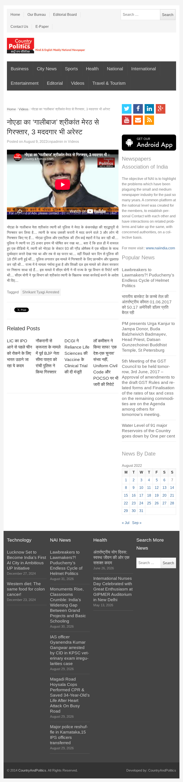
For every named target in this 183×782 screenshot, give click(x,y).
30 (134, 511)
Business (20, 68)
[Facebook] (138, 109)
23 (134, 503)
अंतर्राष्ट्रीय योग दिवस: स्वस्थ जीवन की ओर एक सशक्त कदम (111, 557)
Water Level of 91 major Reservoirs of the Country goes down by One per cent (148, 430)
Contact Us (19, 26)
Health (92, 68)
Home (15, 14)
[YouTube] (126, 120)
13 (164, 488)
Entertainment (25, 83)
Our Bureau (36, 14)
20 (164, 495)
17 (141, 495)
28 (172, 503)
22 (126, 503)
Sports (71, 68)
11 (149, 488)
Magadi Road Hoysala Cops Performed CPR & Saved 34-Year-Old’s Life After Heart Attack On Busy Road (70, 695)
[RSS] (149, 120)
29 (126, 511)
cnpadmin (55, 141)
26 (157, 503)
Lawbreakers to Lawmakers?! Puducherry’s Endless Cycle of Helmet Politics (66, 563)
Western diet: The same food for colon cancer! (26, 589)
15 (126, 495)
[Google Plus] (160, 109)
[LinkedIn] (149, 109)
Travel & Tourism (109, 83)
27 (164, 503)
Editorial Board (65, 14)
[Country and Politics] (46, 45)
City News (47, 68)
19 (157, 495)
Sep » (136, 523)
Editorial (55, 83)
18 (149, 495)
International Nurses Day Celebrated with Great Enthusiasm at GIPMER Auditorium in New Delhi (113, 589)
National (115, 68)
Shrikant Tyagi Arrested (40, 292)
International (143, 68)
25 (149, 503)
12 (157, 488)
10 (141, 488)
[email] (138, 120)
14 (172, 488)
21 (172, 495)
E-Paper (42, 26)
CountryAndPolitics (32, 770)
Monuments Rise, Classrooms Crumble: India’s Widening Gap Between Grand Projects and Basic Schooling (68, 605)
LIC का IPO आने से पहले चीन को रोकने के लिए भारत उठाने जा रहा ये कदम (19, 353)
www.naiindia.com (160, 248)
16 (134, 495)
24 (141, 503)
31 (141, 511)
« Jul (125, 523)
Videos (77, 83)
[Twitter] (126, 109)
